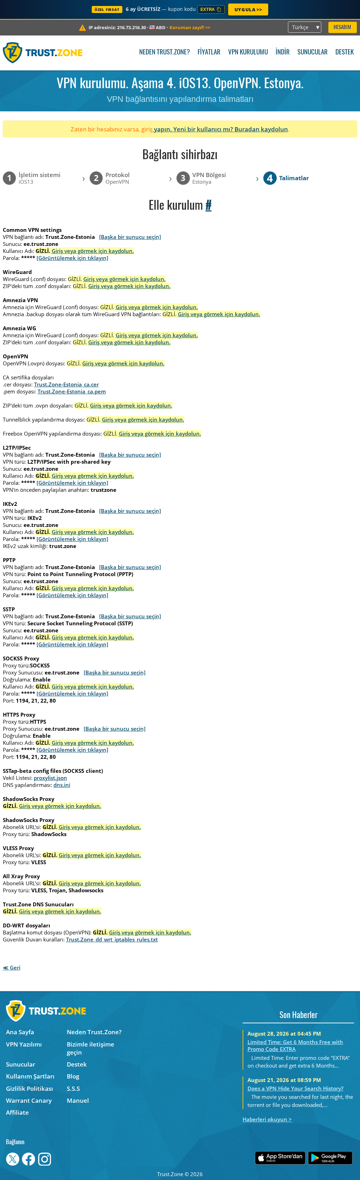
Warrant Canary (29, 1100)
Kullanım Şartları (30, 1076)
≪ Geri (11, 967)
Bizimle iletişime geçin (90, 1048)
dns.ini (61, 784)
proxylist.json (50, 777)
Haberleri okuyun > (267, 1119)
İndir (283, 52)
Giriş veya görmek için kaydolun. (93, 250)
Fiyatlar (209, 52)
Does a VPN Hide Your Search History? (295, 1088)
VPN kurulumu (248, 52)
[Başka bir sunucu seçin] (130, 236)
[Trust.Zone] (43, 52)
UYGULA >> (248, 9)
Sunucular (312, 52)
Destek (344, 52)
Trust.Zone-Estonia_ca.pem (72, 391)
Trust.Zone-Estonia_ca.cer (66, 384)
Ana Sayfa (20, 1032)
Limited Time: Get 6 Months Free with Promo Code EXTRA (295, 1045)
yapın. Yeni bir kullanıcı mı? (193, 129)
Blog (73, 1076)
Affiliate (17, 1112)
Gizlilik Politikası (29, 1088)
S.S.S (73, 1088)
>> (189, 27)
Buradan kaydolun (261, 129)
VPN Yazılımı (24, 1044)
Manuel (78, 1100)
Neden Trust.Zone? (164, 52)
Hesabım (342, 27)
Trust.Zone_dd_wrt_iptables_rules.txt (112, 939)
